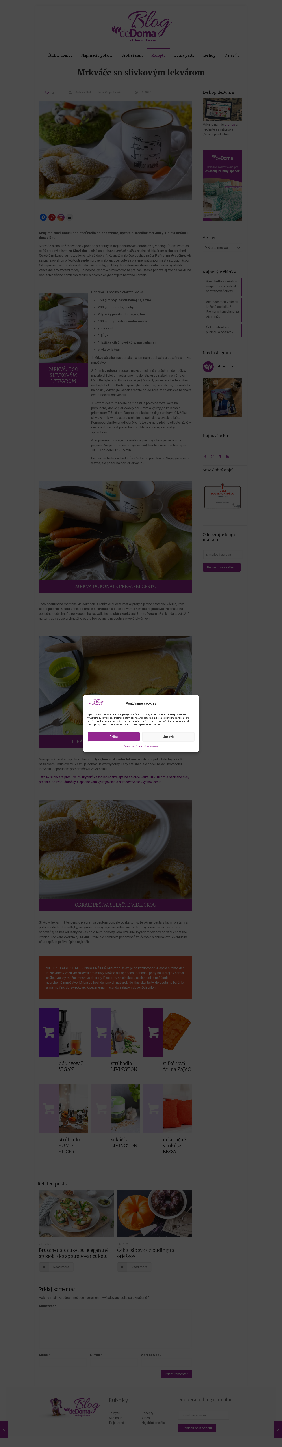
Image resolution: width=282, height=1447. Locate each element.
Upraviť (168, 737)
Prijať (113, 737)
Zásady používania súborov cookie (141, 746)
